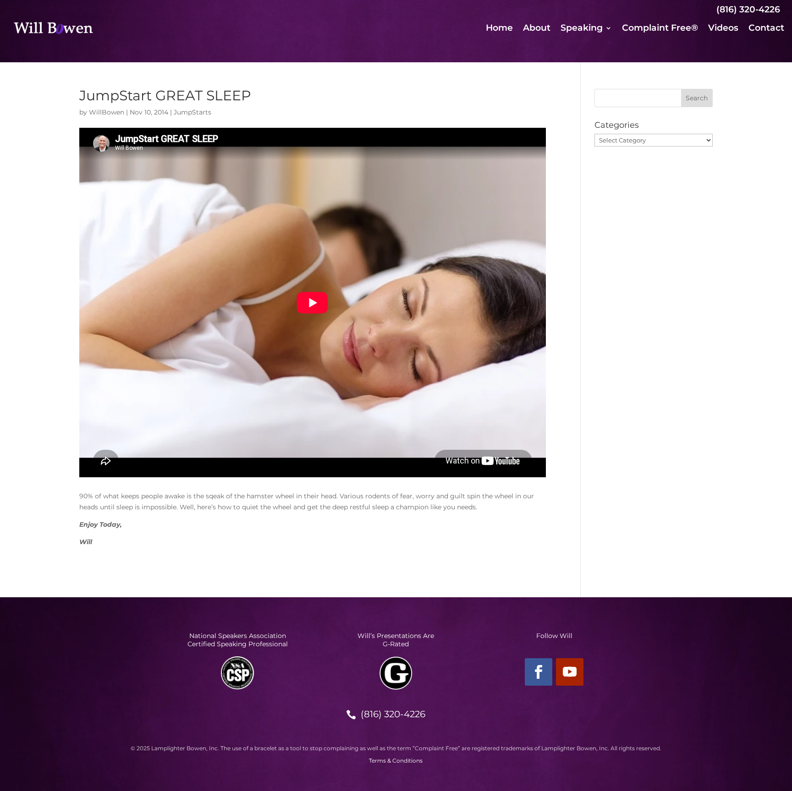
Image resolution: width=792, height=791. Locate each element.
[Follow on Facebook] (538, 672)
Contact (766, 29)
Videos (723, 29)
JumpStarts (192, 112)
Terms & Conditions (396, 760)
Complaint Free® (660, 29)
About (536, 29)
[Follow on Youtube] (569, 672)
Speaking (582, 29)
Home (499, 29)
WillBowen (106, 112)
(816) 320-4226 (393, 714)
